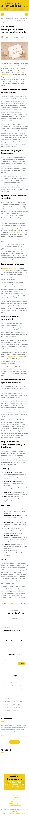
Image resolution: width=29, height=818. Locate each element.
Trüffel (6, 704)
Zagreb (14, 710)
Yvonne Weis (10, 603)
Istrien (6, 689)
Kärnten (13, 692)
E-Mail (2, 735)
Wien (19, 704)
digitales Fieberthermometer (11, 268)
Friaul (16, 682)
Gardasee (7, 685)
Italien (12, 689)
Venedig (13, 704)
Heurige (20, 685)
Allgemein (15, 37)
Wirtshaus (7, 707)
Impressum (15, 795)
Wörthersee (7, 710)
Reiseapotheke (14, 618)
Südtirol (14, 701)
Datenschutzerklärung (14, 797)
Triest (20, 701)
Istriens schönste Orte (11, 630)
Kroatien (18, 689)
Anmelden (14, 742)
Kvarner (6, 692)
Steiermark (7, 701)
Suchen (5, 661)
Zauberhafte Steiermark (12, 641)
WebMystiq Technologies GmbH (17, 813)
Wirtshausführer (16, 707)
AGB (14, 799)
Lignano (20, 692)
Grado (13, 685)
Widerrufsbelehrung (14, 803)
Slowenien (14, 698)
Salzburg (7, 698)
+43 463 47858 (14, 782)
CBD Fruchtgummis (14, 232)
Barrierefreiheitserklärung (14, 805)
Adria (6, 682)
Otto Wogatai (8, 37)
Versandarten (14, 801)
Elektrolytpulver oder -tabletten (14, 357)
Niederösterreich (8, 695)
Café (11, 682)
